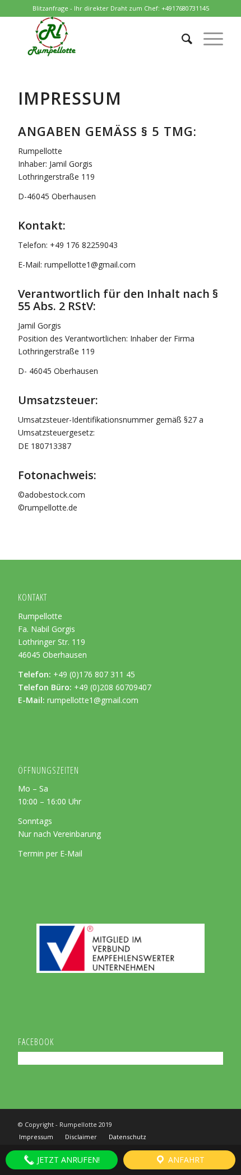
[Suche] (181, 38)
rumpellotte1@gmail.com (92, 700)
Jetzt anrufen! (67, 1159)
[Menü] (207, 38)
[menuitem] (181, 38)
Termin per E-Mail (50, 853)
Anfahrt (185, 1159)
